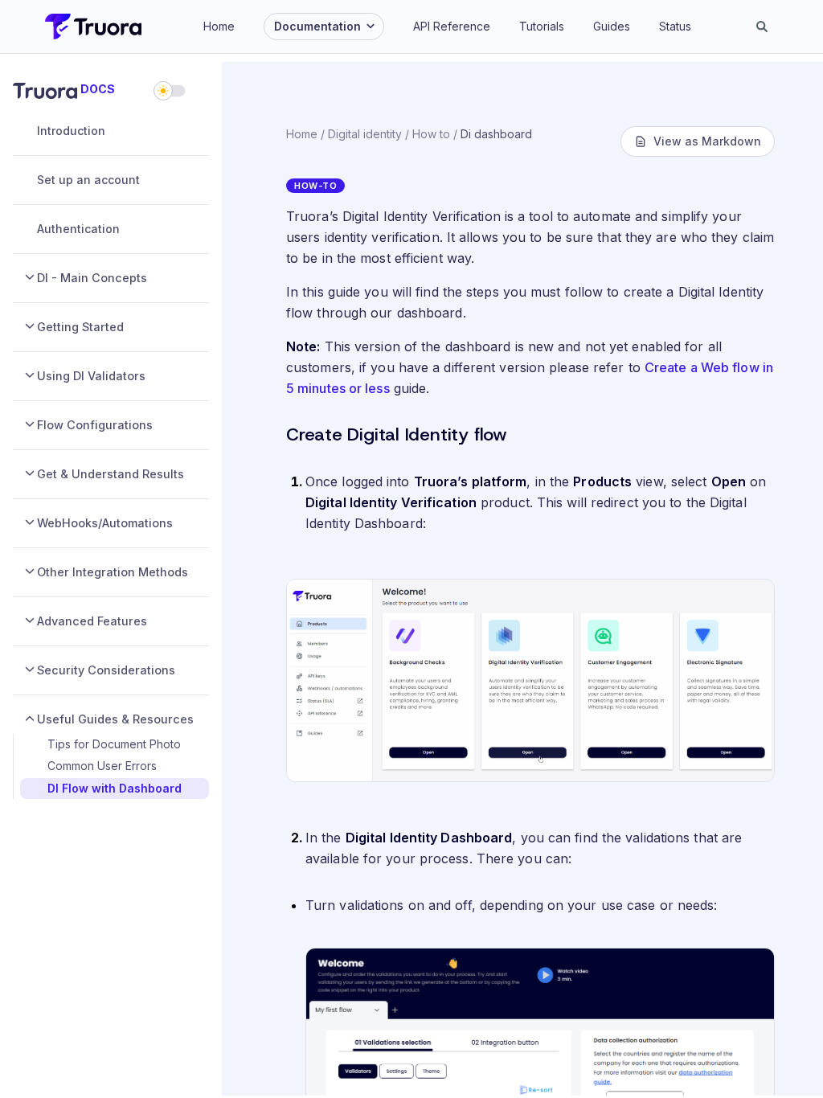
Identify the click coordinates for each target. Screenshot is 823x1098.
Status (675, 26)
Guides (611, 26)
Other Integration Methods (112, 572)
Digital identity (365, 134)
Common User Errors (102, 765)
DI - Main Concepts (92, 278)
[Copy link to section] (277, 436)
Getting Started (80, 327)
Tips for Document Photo (114, 744)
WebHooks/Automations (105, 523)
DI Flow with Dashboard (114, 788)
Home (219, 26)
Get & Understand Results (110, 474)
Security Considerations (106, 670)
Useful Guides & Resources (115, 719)
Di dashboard (496, 134)
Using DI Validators (91, 376)
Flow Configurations (95, 425)
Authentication (78, 229)
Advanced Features (92, 621)
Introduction (71, 130)
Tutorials (541, 26)
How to (431, 134)
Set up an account (88, 179)
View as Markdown (707, 141)
